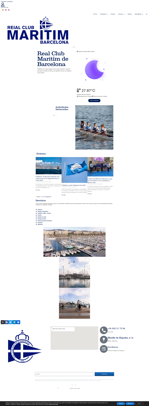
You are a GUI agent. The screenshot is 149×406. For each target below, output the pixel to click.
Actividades (103, 14)
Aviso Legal (38, 390)
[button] (146, 14)
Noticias (130, 14)
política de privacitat (75, 388)
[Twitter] (10, 322)
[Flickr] (18, 322)
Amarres (113, 14)
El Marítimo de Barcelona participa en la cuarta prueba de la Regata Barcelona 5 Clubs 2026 (47, 178)
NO (77, 385)
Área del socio (4, 7)
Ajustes (139, 403)
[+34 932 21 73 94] (104, 330)
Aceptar (121, 403)
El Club (95, 14)
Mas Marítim (138, 14)
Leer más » (89, 193)
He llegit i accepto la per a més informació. (75, 388)
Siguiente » (49, 196)
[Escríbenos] (104, 349)
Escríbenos (113, 347)
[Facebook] (7, 322)
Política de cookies (40, 397)
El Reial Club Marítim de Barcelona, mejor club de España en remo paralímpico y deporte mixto (99, 180)
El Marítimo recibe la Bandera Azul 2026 (74, 185)
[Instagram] (3, 322)
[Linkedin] (14, 322)
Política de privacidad (40, 393)
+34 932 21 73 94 (116, 329)
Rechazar (130, 403)
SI (73, 385)
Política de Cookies (53, 404)
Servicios (120, 14)
